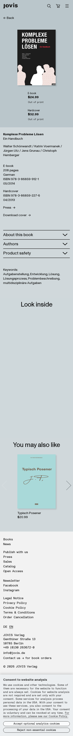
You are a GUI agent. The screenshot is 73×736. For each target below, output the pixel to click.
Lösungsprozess (15, 278)
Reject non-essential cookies (36, 730)
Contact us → (13, 658)
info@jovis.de (14, 653)
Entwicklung (38, 274)
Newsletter (11, 580)
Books (8, 539)
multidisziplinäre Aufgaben (22, 283)
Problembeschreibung (44, 278)
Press (8, 207)
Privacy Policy (15, 603)
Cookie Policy (14, 607)
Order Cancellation (18, 617)
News (7, 544)
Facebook (10, 585)
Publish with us (15, 552)
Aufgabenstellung (16, 274)
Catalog (9, 566)
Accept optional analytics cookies (36, 723)
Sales (7, 561)
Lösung (54, 274)
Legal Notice (13, 598)
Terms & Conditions (19, 612)
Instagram (11, 590)
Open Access (13, 571)
